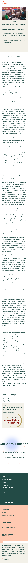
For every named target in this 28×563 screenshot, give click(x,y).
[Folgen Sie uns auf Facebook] (9, 502)
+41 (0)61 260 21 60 (7, 485)
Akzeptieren (6, 559)
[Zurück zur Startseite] (4, 2)
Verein (3, 492)
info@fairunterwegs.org (7, 487)
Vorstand (4, 494)
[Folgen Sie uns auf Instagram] (6, 502)
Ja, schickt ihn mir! (14, 464)
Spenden (4, 512)
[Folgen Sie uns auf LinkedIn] (2, 502)
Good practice (4, 45)
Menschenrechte (11, 45)
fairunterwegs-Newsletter (8, 515)
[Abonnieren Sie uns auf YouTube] (12, 502)
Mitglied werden (5, 517)
